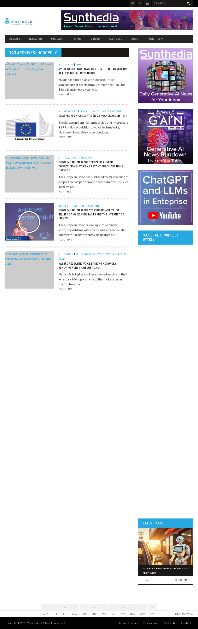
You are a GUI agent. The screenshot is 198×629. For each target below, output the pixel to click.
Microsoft (70, 111)
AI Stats (14, 38)
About (135, 38)
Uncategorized (85, 253)
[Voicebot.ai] (33, 21)
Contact (186, 623)
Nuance (94, 111)
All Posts (115, 38)
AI (59, 64)
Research (35, 38)
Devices (68, 64)
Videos (95, 38)
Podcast (57, 38)
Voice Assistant (111, 111)
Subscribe (170, 623)
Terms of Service (128, 623)
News (79, 64)
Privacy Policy (151, 623)
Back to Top (182, 614)
